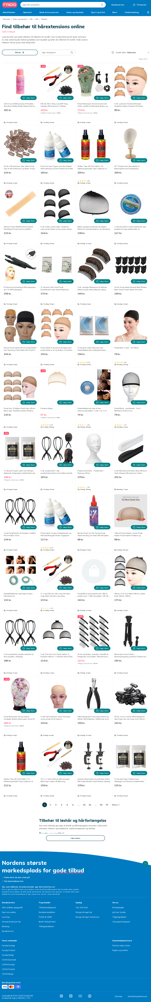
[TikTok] (61, 996)
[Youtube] (80, 996)
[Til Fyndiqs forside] (9, 5)
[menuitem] (9, 12)
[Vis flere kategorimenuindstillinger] (148, 12)
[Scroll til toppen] (145, 864)
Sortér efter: (121, 52)
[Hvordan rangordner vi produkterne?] (113, 52)
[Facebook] (89, 996)
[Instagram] (71, 996)
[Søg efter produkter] (102, 5)
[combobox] (63, 5)
